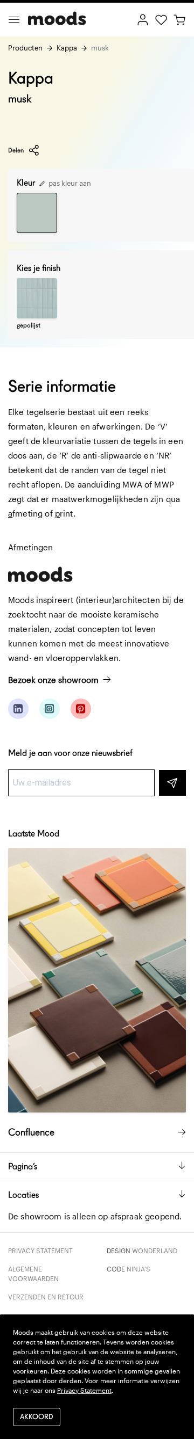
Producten (25, 47)
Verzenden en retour (46, 1296)
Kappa (67, 47)
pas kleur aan (69, 183)
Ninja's (138, 1269)
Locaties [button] (23, 1195)
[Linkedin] (18, 709)
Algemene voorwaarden (33, 1273)
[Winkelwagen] (179, 19)
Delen (16, 150)
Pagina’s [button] (22, 1166)
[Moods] (57, 19)
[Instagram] (49, 709)
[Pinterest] (81, 709)
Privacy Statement (40, 1250)
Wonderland (154, 1250)
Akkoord (36, 1417)
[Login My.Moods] (143, 19)
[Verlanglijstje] (161, 19)
